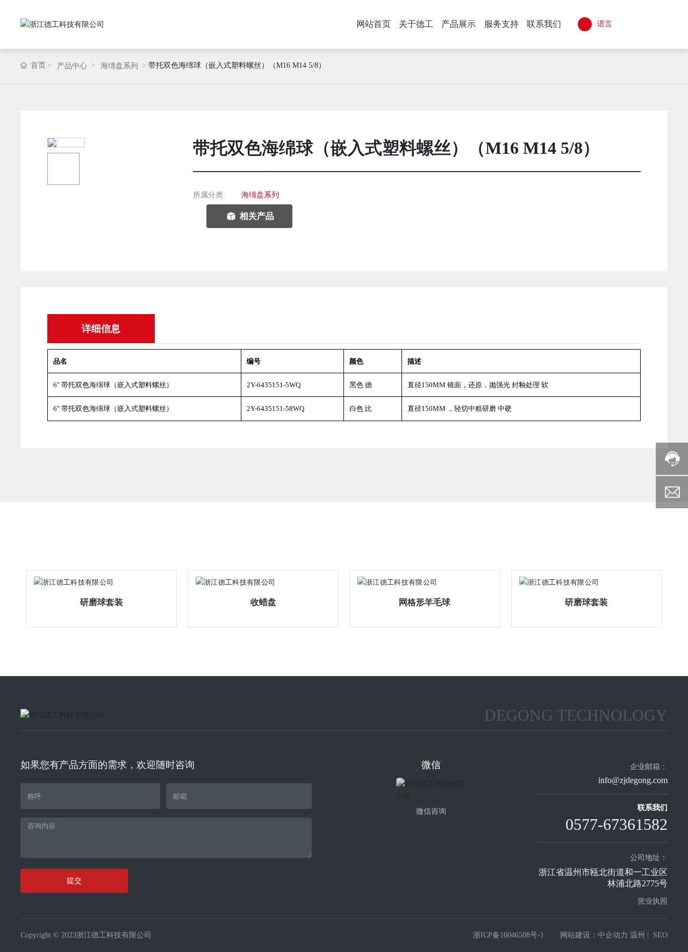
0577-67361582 (616, 824)
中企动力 (613, 935)
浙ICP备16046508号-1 (508, 935)
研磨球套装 (101, 602)
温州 (637, 935)
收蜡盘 (263, 602)
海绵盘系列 (119, 66)
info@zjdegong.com (633, 780)
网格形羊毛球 (424, 602)
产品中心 (72, 66)
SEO (660, 935)
